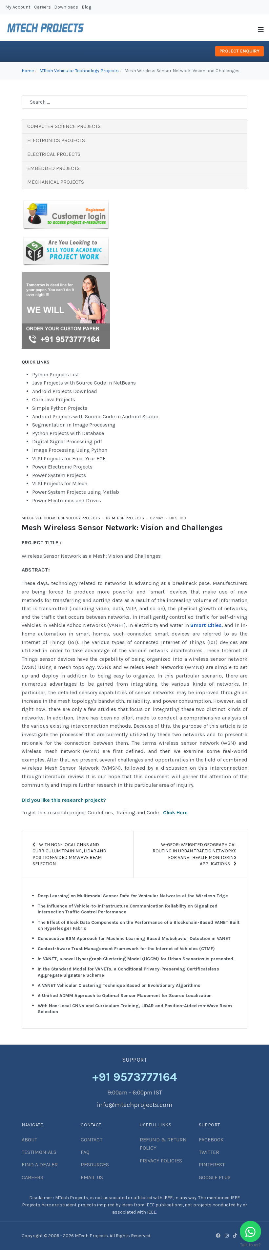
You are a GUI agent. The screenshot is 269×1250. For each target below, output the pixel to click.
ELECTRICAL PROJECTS (53, 154)
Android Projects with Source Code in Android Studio (95, 416)
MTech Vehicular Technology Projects (61, 518)
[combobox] (134, 102)
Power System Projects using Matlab (75, 492)
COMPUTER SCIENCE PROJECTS (64, 126)
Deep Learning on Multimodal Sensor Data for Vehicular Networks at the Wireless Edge (133, 896)
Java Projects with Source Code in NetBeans (84, 383)
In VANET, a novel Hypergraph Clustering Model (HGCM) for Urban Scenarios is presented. (136, 959)
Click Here (175, 812)
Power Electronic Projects (62, 467)
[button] (261, 30)
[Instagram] (226, 1235)
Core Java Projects (53, 399)
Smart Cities (205, 625)
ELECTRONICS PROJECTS (56, 140)
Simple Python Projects (59, 408)
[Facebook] (218, 1235)
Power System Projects (59, 475)
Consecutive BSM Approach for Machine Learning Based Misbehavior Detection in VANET (134, 938)
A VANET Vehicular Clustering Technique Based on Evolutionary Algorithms (119, 985)
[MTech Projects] (45, 27)
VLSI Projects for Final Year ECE (69, 458)
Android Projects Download (64, 391)
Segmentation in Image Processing (73, 425)
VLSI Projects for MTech (59, 483)
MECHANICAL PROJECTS (55, 182)
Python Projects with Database (68, 433)
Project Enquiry (239, 51)
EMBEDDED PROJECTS (53, 168)
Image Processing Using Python (69, 450)
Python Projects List (55, 374)
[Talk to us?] (250, 1231)
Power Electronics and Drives (66, 500)
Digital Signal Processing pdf (67, 441)
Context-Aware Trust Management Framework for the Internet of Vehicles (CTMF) (126, 948)
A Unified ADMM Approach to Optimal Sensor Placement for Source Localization (125, 995)
